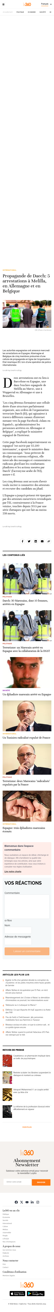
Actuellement (8, 12)
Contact (5, 1267)
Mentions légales (9, 1276)
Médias (5, 1229)
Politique (20, 12)
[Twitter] (21, 1202)
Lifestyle (6, 1239)
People (5, 1236)
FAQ (4, 1264)
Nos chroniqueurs (9, 1242)
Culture (5, 1226)
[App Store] (17, 1293)
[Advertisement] (27, 136)
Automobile (7, 1233)
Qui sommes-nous (9, 1250)
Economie (32, 12)
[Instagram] (37, 1202)
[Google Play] (36, 1293)
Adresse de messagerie (18, 936)
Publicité (6, 1253)
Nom (7, 925)
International (10, 270)
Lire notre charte (12, 871)
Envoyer (41, 1182)
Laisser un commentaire (27, 951)
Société (43, 12)
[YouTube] (27, 1202)
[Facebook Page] (16, 1202)
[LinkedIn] (32, 1202)
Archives (6, 1256)
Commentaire (12, 893)
